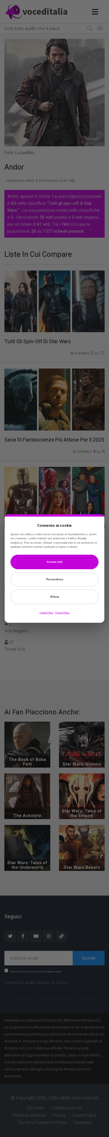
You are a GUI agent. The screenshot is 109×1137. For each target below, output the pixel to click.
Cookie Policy (46, 612)
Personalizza (54, 579)
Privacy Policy (62, 612)
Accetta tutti (54, 562)
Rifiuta (54, 596)
